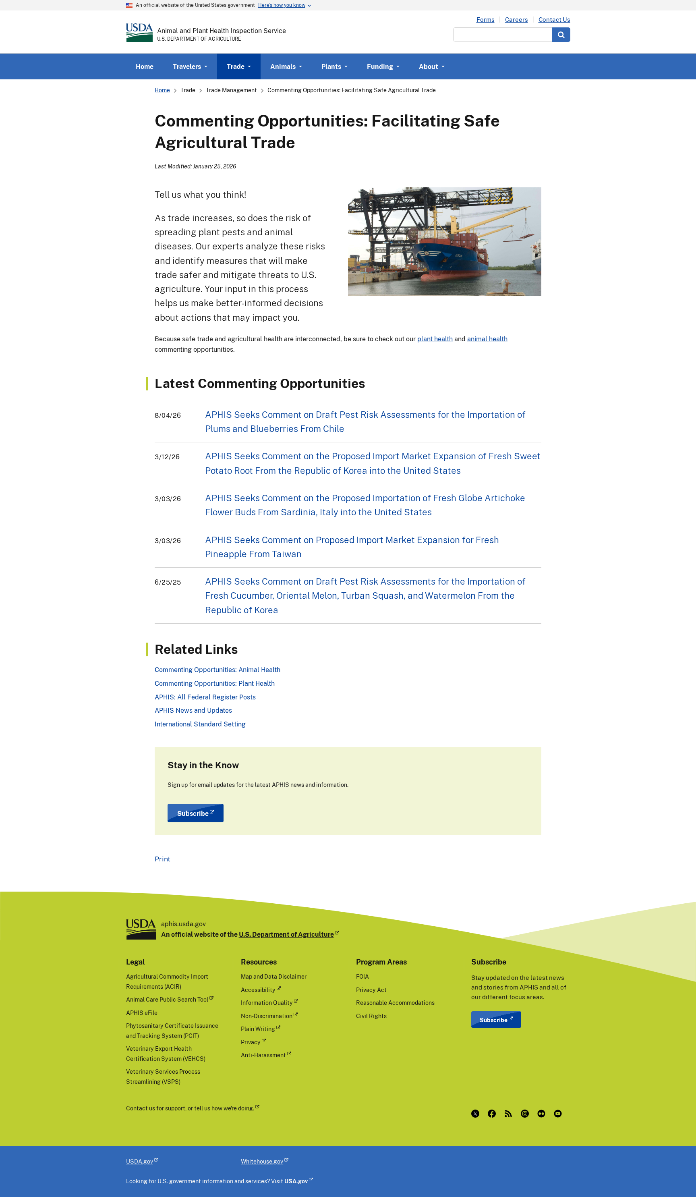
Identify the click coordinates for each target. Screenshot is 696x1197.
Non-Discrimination (266, 1015)
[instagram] (526, 1113)
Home (144, 66)
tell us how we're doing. (224, 1108)
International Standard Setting (200, 724)
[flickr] (543, 1113)
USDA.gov (139, 1161)
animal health (487, 339)
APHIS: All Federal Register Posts (205, 697)
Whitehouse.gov (262, 1161)
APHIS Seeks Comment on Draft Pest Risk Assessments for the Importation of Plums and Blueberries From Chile (365, 421)
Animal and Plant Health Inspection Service (221, 31)
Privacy (251, 1042)
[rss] (510, 1113)
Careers (516, 20)
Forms (485, 20)
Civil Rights (371, 1015)
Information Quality (267, 1002)
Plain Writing (258, 1028)
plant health (435, 339)
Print (162, 858)
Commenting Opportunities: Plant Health (215, 683)
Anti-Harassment (263, 1055)
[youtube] (560, 1113)
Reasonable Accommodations (395, 1002)
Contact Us (554, 20)
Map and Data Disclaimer (274, 976)
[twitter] (477, 1113)
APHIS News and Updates (193, 710)
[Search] (561, 34)
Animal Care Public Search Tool (167, 999)
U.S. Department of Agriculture (286, 934)
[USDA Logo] (139, 32)
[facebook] (493, 1113)
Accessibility (258, 989)
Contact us (140, 1108)
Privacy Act (371, 989)
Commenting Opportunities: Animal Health (217, 670)
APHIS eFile (141, 1012)
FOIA (362, 976)
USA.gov (296, 1181)
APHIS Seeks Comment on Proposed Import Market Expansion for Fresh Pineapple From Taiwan (352, 546)
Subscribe (193, 813)
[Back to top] (674, 1175)
